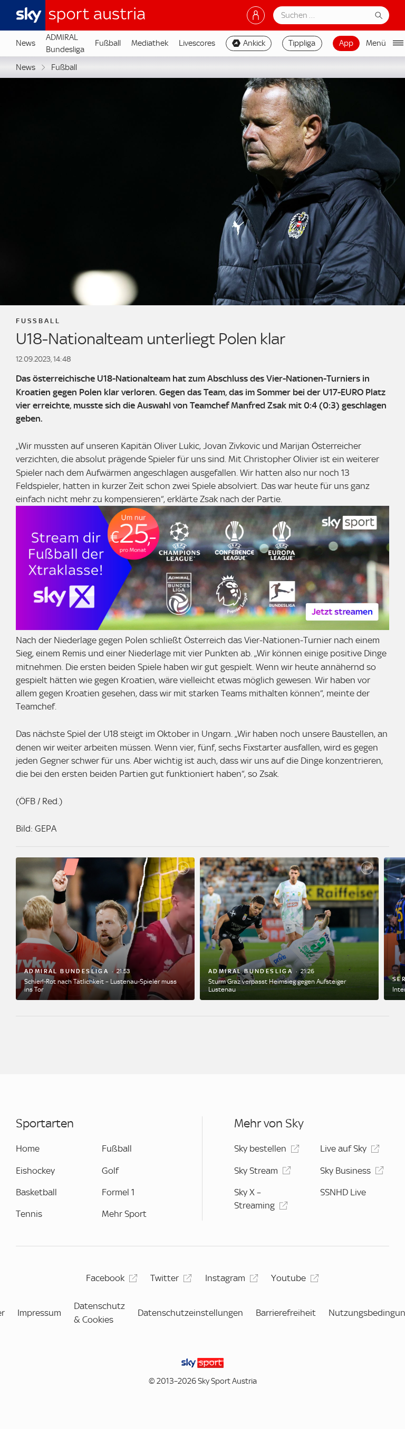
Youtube (288, 1278)
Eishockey (35, 1170)
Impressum (39, 1312)
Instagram (225, 1278)
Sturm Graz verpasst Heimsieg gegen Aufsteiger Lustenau (277, 985)
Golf (110, 1170)
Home (28, 1148)
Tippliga (301, 43)
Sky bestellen (260, 1148)
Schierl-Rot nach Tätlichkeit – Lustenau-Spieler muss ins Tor (100, 985)
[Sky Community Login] (256, 15)
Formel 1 (118, 1192)
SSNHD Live (343, 1192)
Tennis (29, 1213)
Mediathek (149, 43)
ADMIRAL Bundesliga (65, 43)
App (346, 43)
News (25, 43)
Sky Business (345, 1170)
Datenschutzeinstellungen (190, 1312)
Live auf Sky (343, 1148)
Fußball (108, 43)
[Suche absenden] (378, 15)
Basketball (36, 1192)
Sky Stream (256, 1170)
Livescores (197, 43)
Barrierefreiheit (286, 1312)
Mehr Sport (124, 1213)
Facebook (105, 1278)
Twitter (164, 1278)
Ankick (254, 43)
